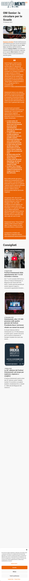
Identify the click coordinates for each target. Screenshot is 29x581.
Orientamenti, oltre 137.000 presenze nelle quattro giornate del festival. (13, 321)
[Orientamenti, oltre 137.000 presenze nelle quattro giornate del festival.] (14, 303)
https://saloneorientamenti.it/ (19, 86)
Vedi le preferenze (14, 576)
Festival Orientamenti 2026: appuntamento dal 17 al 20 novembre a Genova (13, 274)
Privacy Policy (17, 579)
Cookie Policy (11, 579)
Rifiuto (14, 571)
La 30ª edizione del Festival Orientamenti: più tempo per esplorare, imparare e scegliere (14, 373)
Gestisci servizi (14, 563)
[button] (26, 550)
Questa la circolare (8, 42)
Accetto (14, 567)
